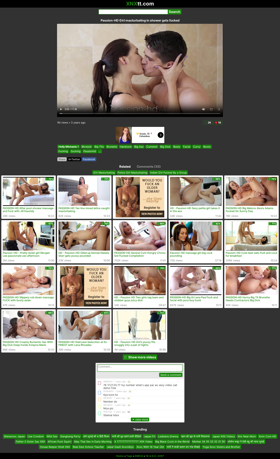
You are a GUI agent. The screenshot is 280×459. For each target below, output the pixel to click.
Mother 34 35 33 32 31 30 (208, 441)
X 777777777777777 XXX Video (133, 441)
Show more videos (142, 357)
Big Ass (138, 146)
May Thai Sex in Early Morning (92, 441)
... (100, 151)
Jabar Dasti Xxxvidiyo (120, 446)
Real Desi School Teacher (88, 446)
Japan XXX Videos (223, 436)
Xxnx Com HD (267, 436)
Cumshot (151, 146)
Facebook (89, 159)
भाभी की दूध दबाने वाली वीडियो (126, 436)
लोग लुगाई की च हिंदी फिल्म (96, 436)
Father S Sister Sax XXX (30, 441)
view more (141, 419)
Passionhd (89, 151)
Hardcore (125, 146)
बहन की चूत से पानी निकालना (195, 436)
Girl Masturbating (104, 172)
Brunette (112, 146)
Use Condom (36, 436)
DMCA (139, 455)
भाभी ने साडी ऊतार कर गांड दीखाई (183, 446)
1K (219, 122)
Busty (176, 146)
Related (125, 166)
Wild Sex (52, 436)
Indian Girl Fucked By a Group (168, 172)
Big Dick (165, 146)
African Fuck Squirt (59, 441)
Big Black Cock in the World (172, 441)
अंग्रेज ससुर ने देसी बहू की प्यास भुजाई (246, 441)
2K (209, 122)
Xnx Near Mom (247, 436)
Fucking (63, 151)
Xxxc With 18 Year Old (150, 446)
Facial (186, 146)
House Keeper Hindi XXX (55, 446)
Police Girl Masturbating (132, 172)
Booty (207, 146)
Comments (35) (149, 166)
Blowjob (87, 146)
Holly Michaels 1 (68, 146)
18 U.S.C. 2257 (155, 455)
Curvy (196, 146)
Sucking (76, 151)
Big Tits (99, 146)
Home (120, 455)
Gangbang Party (70, 436)
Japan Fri (149, 436)
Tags (129, 455)
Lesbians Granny (168, 436)
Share (61, 159)
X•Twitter (74, 159)
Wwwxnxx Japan (14, 436)
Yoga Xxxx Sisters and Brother (221, 446)
